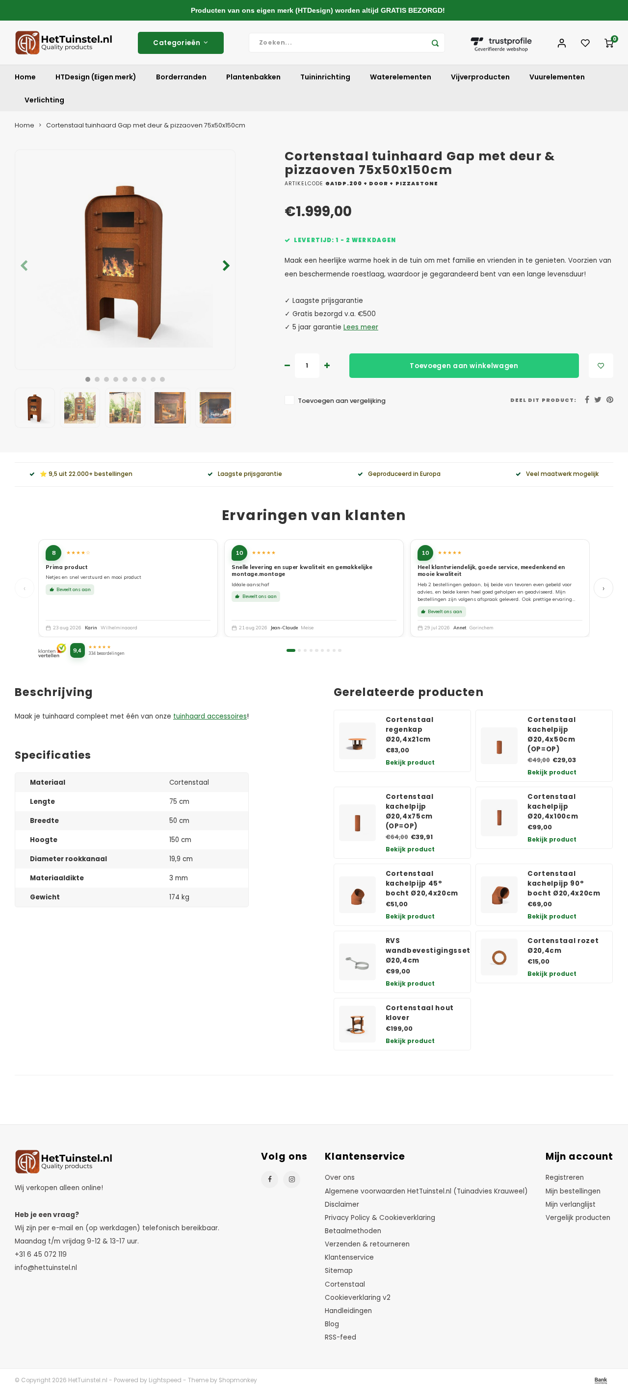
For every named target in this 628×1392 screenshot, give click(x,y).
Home (25, 77)
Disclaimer (342, 1204)
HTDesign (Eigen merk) (95, 77)
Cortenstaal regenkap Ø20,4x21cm (410, 729)
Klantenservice (349, 1257)
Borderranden (181, 77)
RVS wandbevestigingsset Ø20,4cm (428, 950)
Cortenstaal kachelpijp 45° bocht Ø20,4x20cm (422, 883)
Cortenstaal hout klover (420, 1012)
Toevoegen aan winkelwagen (464, 366)
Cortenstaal (345, 1284)
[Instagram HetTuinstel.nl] (291, 1179)
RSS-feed (340, 1337)
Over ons (340, 1177)
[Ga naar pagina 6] (322, 650)
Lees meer (360, 327)
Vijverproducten (480, 77)
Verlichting (44, 100)
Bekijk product (410, 762)
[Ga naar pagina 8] (334, 650)
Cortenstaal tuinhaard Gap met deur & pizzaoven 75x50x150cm (145, 125)
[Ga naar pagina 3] (305, 650)
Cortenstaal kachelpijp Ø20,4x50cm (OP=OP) (551, 734)
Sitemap (339, 1270)
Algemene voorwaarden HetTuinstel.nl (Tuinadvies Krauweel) (426, 1191)
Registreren (565, 1177)
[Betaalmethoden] (600, 1380)
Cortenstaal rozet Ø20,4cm (563, 945)
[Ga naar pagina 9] (339, 650)
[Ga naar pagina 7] (328, 650)
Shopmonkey (238, 1380)
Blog (332, 1324)
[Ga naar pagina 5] (316, 650)
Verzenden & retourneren (367, 1244)
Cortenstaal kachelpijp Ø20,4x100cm (552, 806)
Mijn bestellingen (573, 1191)
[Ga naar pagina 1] (291, 650)
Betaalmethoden (353, 1231)
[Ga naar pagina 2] (299, 650)
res (241, 716)
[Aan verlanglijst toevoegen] (601, 365)
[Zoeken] (435, 42)
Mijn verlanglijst (571, 1204)
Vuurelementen (557, 77)
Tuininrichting (325, 77)
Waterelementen (400, 77)
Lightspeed (165, 1380)
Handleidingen (348, 1311)
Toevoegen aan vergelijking (342, 401)
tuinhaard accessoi (204, 716)
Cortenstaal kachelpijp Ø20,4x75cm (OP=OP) (410, 811)
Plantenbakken (253, 77)
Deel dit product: (543, 400)
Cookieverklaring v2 (358, 1297)
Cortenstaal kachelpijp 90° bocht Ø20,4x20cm (564, 883)
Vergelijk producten (578, 1217)
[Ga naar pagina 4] (311, 650)
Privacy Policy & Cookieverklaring (380, 1217)
